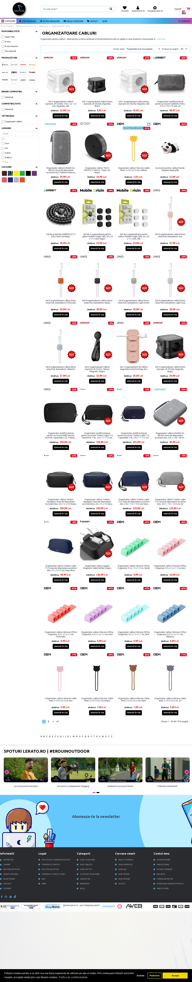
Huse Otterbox (125, 860)
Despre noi (8, 860)
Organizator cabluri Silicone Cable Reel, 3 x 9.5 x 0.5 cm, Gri (170, 699)
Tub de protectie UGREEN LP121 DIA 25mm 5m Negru (61, 235)
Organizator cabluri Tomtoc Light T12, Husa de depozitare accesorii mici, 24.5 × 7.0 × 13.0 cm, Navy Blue (134, 501)
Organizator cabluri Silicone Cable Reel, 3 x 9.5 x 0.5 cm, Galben (134, 169)
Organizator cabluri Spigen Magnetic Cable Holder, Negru (97, 567)
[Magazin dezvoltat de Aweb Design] (134, 908)
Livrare (6, 864)
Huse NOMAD (124, 879)
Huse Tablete (86, 864)
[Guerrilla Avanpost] (119, 908)
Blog (82, 888)
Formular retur (165, 879)
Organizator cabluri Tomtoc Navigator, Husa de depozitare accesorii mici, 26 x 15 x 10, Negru (60, 501)
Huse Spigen (123, 874)
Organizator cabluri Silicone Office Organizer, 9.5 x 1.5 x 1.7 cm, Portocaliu (61, 634)
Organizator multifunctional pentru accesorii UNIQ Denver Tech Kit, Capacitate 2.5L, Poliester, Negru (61, 435)
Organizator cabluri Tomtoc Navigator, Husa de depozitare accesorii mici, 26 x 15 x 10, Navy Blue (97, 501)
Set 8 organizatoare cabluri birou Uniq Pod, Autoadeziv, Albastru (61, 368)
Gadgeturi (85, 879)
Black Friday (9, 879)
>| (57, 721)
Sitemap (7, 888)
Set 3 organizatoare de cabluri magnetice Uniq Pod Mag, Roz (134, 368)
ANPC (44, 884)
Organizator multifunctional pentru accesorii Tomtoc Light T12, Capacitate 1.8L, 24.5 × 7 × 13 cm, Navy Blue (134, 435)
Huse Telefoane (87, 860)
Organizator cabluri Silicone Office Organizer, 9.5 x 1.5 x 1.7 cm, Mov (97, 633)
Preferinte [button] (154, 975)
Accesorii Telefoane (90, 874)
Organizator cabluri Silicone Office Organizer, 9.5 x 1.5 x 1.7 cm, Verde (134, 567)
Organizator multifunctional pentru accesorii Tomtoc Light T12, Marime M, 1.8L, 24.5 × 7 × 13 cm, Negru (97, 435)
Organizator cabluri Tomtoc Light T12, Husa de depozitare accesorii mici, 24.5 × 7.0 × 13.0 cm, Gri (170, 501)
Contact (186, 21)
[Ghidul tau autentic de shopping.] (108, 908)
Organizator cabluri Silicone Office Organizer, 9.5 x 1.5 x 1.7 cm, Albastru (170, 634)
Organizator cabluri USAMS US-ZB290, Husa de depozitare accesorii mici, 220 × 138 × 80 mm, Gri (170, 435)
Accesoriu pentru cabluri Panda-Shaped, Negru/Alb (170, 169)
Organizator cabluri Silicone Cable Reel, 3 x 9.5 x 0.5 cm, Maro (134, 699)
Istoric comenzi (164, 869)
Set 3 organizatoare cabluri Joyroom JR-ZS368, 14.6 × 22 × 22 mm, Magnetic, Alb (61, 103)
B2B (43, 879)
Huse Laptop (86, 869)
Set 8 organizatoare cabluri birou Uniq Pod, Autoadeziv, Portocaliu (61, 301)
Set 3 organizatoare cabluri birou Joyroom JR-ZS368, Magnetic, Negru (170, 369)
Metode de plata (11, 869)
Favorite (161, 874)
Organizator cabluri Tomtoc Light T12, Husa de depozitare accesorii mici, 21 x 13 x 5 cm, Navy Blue (60, 568)
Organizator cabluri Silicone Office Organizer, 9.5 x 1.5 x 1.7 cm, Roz (170, 567)
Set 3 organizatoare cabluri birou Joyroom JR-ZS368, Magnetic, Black (97, 103)
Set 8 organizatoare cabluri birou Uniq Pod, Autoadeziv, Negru (97, 301)
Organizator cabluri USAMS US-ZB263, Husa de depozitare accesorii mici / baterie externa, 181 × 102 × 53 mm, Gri (60, 170)
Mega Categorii (75, 21)
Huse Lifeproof (125, 864)
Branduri (84, 884)
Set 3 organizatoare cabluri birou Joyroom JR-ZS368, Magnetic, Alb (133, 102)
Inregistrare (163, 864)
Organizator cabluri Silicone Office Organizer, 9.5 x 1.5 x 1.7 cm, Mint (134, 633)
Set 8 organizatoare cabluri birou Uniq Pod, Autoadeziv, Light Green (134, 301)
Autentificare (163, 860)
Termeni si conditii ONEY (53, 874)
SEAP (104, 21)
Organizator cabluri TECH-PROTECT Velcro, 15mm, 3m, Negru (97, 170)
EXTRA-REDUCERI (51, 21)
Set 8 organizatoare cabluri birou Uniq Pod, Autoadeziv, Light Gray (170, 301)
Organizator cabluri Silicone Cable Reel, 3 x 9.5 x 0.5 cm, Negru (97, 699)
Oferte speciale (10, 874)
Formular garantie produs (170, 884)
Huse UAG (122, 869)
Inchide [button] (140, 975)
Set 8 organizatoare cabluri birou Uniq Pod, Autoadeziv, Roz (170, 235)
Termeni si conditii (51, 864)
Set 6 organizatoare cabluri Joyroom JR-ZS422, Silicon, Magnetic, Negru (97, 369)
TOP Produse (29, 21)
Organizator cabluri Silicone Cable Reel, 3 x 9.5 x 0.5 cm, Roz (61, 699)
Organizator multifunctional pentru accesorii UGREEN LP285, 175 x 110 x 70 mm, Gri (170, 103)
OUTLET (94, 21)
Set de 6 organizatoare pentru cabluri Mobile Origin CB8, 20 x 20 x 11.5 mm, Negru (97, 236)
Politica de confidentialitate (56, 860)
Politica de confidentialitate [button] (73, 977)
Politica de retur (50, 869)
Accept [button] (175, 975)
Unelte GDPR (163, 888)
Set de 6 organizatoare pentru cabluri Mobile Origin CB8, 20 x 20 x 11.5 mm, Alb (133, 236)
